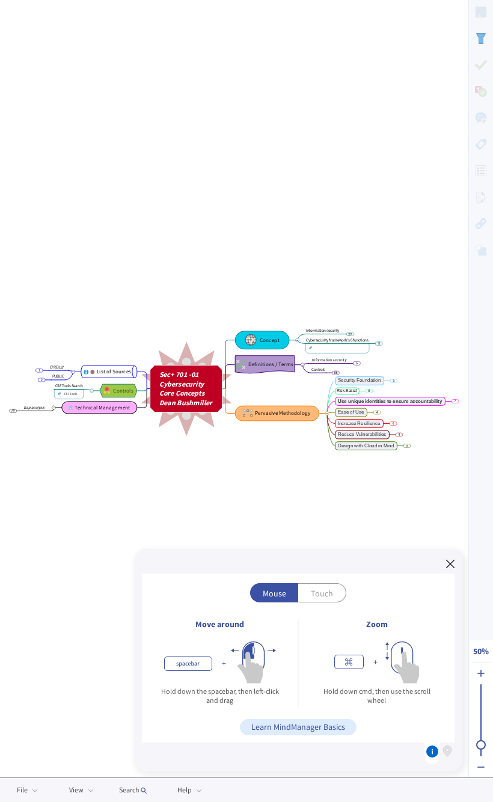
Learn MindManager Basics (298, 726)
